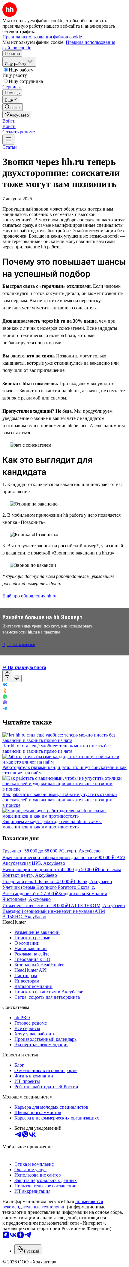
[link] (12, 107)
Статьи (9, 147)
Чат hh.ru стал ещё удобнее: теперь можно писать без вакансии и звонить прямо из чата (56, 748)
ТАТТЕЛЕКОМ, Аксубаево (96, 905)
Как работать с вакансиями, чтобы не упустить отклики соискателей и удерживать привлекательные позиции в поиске (59, 800)
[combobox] (27, 1249)
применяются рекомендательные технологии (52, 1204)
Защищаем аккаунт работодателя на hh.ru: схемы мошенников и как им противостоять (52, 824)
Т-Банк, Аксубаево (92, 881)
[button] (9, 120)
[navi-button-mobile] (8, 139)
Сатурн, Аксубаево (80, 850)
